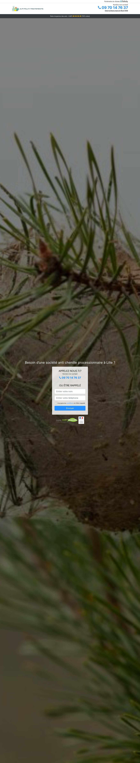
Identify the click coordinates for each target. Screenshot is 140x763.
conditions (70, 403)
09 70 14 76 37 (114, 7)
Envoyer (70, 408)
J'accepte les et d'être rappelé (71, 403)
